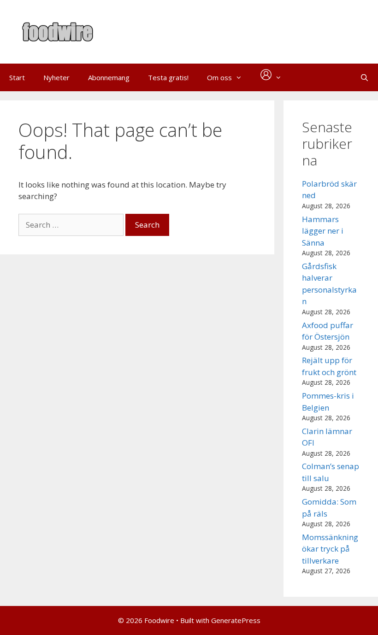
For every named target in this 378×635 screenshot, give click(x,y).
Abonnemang (109, 77)
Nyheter (56, 77)
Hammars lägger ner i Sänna (322, 231)
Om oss (219, 77)
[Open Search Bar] (364, 77)
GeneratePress (235, 620)
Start (17, 77)
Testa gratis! (168, 77)
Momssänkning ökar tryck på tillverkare (330, 549)
